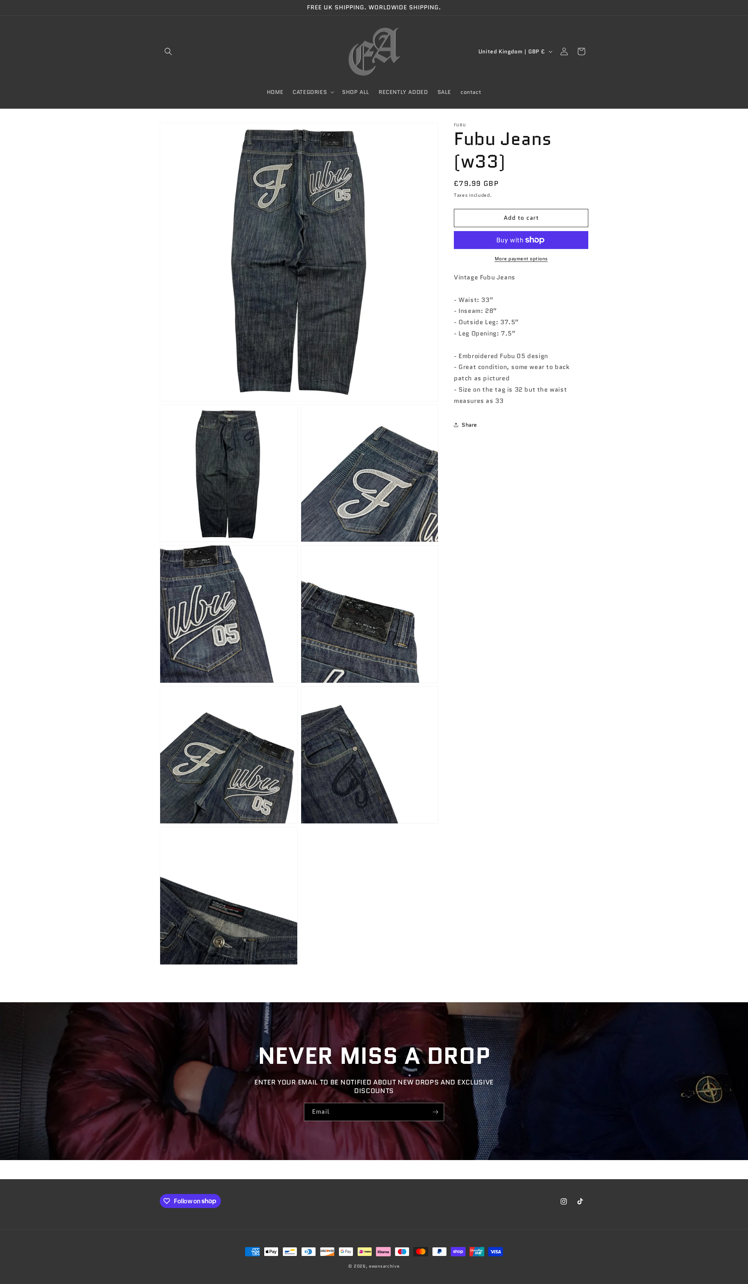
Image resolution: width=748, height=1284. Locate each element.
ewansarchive (384, 1266)
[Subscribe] (435, 1112)
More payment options (521, 258)
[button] (168, 51)
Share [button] (469, 425)
